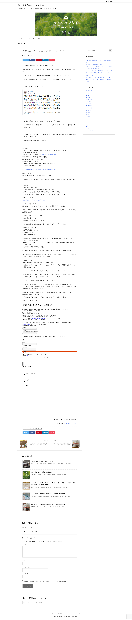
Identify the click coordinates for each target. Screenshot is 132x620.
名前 (23, 560)
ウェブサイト (25, 573)
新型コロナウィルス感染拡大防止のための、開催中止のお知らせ (49, 504)
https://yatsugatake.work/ (49, 154)
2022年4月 (89, 95)
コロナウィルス (66, 419)
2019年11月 (89, 108)
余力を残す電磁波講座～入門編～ (94, 64)
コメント (24, 544)
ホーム (20, 43)
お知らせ (27, 43)
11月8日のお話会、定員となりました (41, 472)
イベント (88, 128)
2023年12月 (89, 91)
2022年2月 (89, 97)
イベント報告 (89, 130)
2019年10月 (89, 110)
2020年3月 (89, 101)
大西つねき (73, 419)
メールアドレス (26, 567)
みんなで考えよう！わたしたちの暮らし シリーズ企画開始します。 (50, 493)
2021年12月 (89, 99)
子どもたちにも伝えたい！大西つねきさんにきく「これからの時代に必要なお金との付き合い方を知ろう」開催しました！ (99, 73)
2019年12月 (89, 105)
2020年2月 (89, 103)
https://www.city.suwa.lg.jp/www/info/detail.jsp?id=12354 (39, 169)
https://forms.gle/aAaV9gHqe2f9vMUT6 (34, 200)
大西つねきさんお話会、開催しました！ (42, 461)
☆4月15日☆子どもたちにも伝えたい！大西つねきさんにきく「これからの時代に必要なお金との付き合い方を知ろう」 (99, 79)
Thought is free (74, 616)
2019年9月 (89, 112)
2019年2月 (89, 116)
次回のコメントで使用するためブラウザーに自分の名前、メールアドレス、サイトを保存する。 (45, 581)
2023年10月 (89, 93)
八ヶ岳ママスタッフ (71, 423)
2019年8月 (89, 114)
